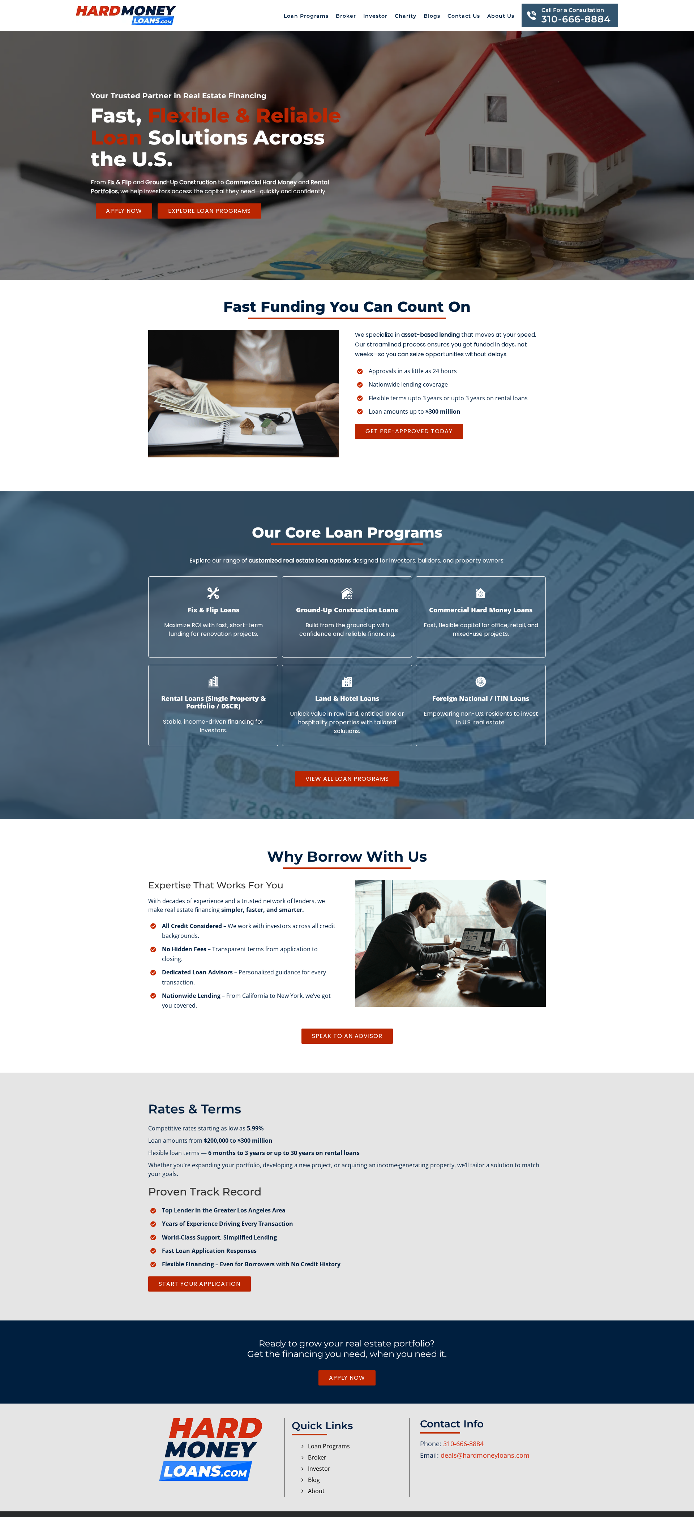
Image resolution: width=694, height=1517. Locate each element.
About (316, 1491)
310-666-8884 (463, 1443)
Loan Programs (329, 1446)
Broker (317, 1457)
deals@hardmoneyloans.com (485, 1455)
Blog (314, 1480)
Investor (319, 1469)
